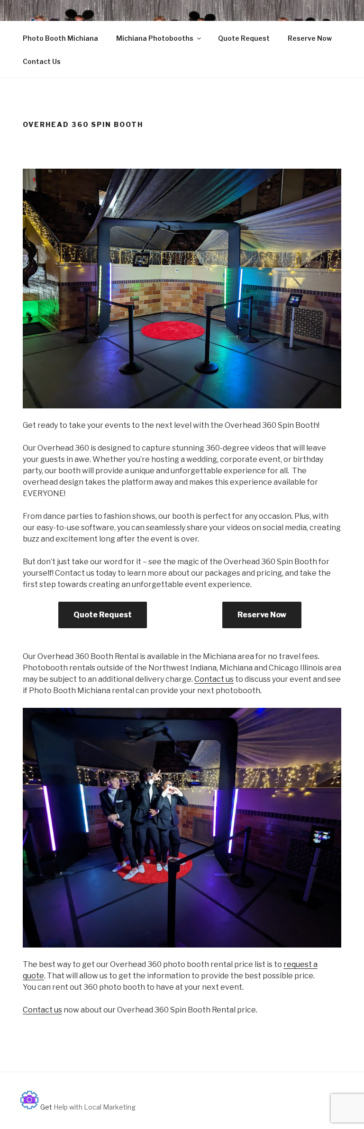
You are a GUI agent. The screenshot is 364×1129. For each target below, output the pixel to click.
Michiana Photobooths (154, 38)
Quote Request (244, 38)
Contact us (214, 679)
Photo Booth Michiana (60, 38)
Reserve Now (310, 38)
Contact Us (42, 61)
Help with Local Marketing (95, 1107)
